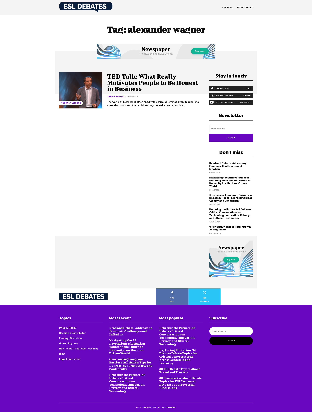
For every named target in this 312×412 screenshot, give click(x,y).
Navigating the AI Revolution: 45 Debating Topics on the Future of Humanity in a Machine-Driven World (230, 182)
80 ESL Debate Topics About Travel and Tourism (179, 370)
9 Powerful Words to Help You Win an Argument (230, 228)
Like (249, 88)
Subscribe (245, 102)
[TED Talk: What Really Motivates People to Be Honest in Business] (80, 90)
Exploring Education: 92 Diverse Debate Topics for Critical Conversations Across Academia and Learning (178, 356)
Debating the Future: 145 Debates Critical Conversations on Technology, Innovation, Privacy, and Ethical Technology (230, 213)
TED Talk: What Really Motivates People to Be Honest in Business (152, 82)
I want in (231, 137)
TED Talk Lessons (71, 102)
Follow (247, 95)
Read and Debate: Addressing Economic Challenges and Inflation (228, 166)
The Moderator (115, 96)
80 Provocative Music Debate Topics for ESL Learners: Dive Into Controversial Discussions (180, 383)
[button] (227, 7)
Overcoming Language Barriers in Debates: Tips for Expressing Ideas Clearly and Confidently (230, 198)
